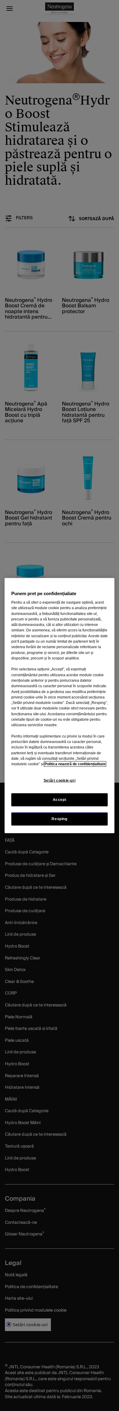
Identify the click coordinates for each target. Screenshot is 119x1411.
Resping (59, 818)
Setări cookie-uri (59, 780)
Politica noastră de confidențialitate (75, 764)
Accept (60, 799)
